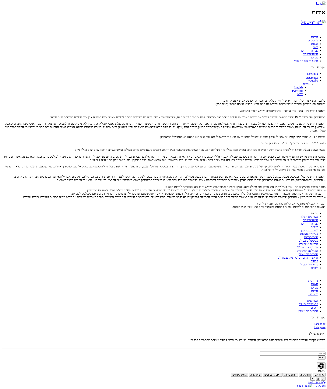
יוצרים (314, 227)
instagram (312, 77)
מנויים (314, 57)
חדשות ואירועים (308, 244)
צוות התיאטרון (309, 230)
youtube (313, 80)
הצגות (314, 43)
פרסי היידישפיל (309, 264)
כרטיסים (313, 40)
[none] (156, 89)
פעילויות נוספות (309, 233)
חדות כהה (305, 374)
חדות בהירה (290, 374)
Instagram (319, 327)
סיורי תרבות (311, 237)
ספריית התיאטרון (308, 254)
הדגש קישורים (239, 374)
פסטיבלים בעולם (308, 240)
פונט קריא (255, 374)
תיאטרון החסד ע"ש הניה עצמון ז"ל (298, 257)
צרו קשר (313, 294)
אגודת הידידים (309, 50)
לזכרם (314, 267)
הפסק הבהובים (272, 374)
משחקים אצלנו (309, 216)
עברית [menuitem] (306, 84)
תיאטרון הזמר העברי (306, 60)
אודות (314, 37)
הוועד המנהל (310, 54)
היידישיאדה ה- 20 (307, 247)
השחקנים (312, 300)
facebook (312, 73)
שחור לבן (319, 374)
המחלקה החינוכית (307, 250)
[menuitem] (306, 84)
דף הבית (313, 280)
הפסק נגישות (315, 382)
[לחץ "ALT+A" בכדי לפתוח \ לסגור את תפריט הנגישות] (321, 366)
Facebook (319, 323)
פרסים (314, 261)
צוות (315, 47)
